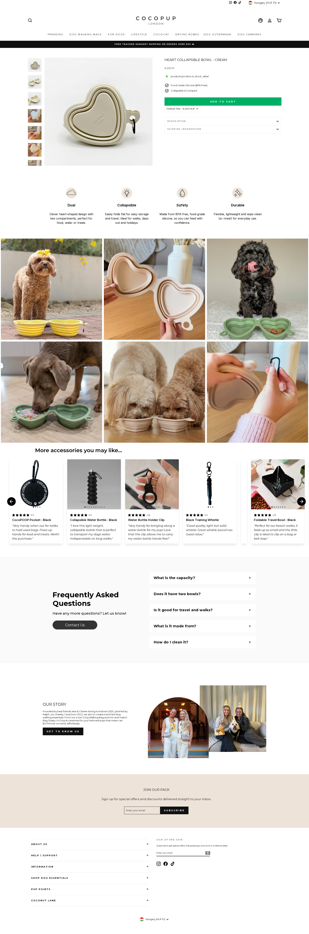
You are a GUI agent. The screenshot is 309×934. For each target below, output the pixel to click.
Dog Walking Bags (86, 34)
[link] (75, 625)
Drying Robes (187, 34)
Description (176, 121)
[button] (33, 507)
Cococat (161, 34)
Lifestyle (139, 34)
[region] (36, 484)
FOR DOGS (117, 34)
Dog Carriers (249, 34)
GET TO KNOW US (63, 731)
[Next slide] (301, 501)
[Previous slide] (11, 501)
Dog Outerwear (218, 34)
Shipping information (184, 129)
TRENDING (56, 34)
